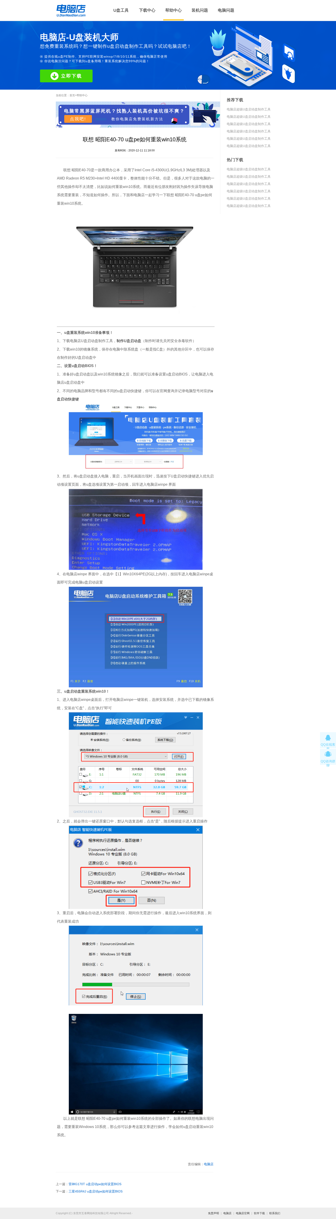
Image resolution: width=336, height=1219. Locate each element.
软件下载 (259, 1213)
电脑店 (208, 1164)
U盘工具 (121, 10)
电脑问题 (226, 10)
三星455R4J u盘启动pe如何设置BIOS (96, 1191)
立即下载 (71, 75)
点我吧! (78, 119)
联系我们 (274, 1213)
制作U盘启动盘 (129, 341)
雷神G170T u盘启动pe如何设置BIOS (95, 1184)
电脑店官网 (243, 1213)
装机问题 (200, 10)
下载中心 (147, 10)
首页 (72, 95)
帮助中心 (173, 10)
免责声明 (213, 1213)
